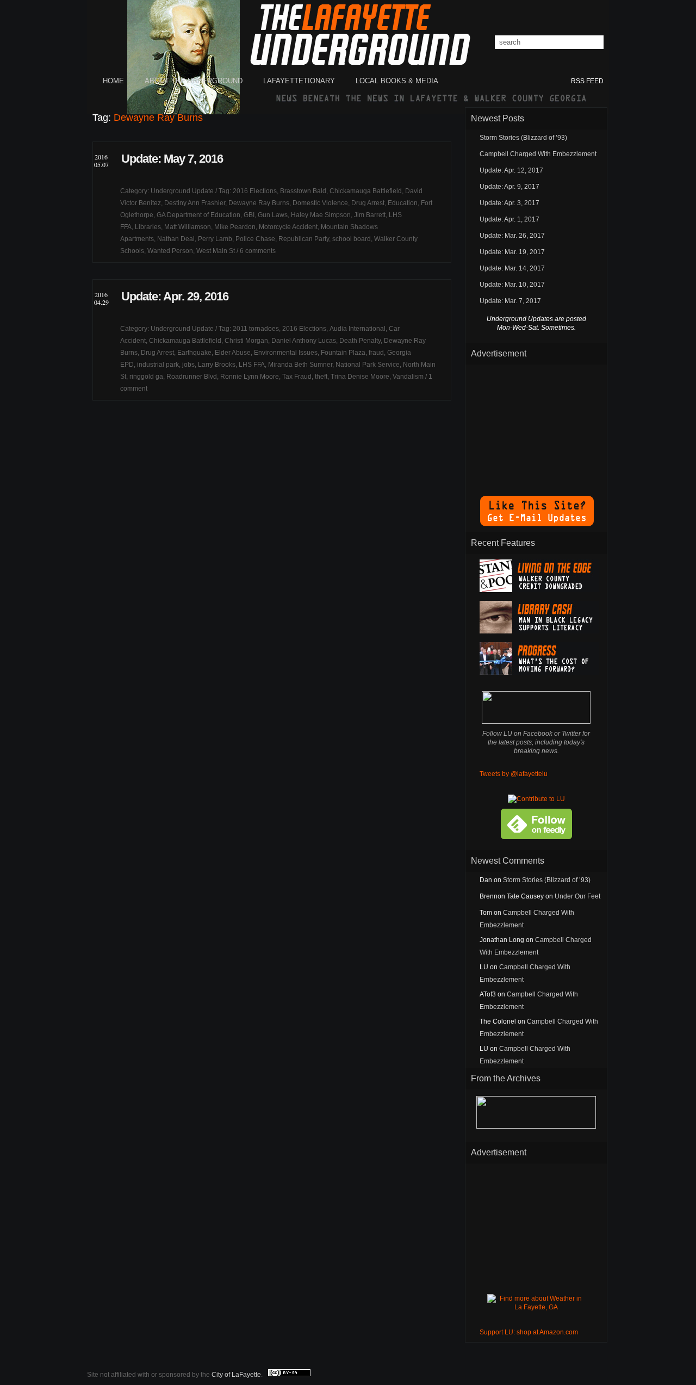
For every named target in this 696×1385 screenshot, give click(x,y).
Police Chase (255, 239)
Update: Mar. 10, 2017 (512, 284)
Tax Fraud (297, 376)
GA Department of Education (198, 215)
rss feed (587, 81)
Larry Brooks (216, 364)
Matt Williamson (187, 227)
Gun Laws (273, 215)
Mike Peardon (235, 227)
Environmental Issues (286, 352)
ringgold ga (146, 376)
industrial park (158, 364)
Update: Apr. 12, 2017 (511, 170)
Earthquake (194, 352)
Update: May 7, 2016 (172, 158)
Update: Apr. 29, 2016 (174, 296)
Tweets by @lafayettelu (514, 774)
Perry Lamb (215, 239)
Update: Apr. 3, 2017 (509, 203)
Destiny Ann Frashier (194, 203)
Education (403, 203)
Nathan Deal (176, 239)
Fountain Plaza (343, 352)
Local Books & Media (397, 81)
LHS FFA (252, 364)
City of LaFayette (236, 1374)
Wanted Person (170, 251)
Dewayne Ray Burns (258, 203)
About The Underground (194, 81)
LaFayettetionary (299, 81)
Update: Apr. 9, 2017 (509, 186)
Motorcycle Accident (288, 227)
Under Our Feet (577, 896)
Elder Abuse (233, 352)
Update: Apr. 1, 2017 (509, 219)
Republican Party (303, 239)
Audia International (358, 329)
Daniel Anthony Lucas (303, 340)
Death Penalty (360, 340)
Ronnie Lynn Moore (249, 376)
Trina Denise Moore (360, 376)
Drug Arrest (367, 203)
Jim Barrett (370, 215)
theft (321, 376)
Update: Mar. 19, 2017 (512, 252)
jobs (188, 364)
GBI (249, 215)
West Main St (215, 251)
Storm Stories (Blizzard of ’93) (523, 137)
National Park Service (367, 364)
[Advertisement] (536, 424)
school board (351, 239)
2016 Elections (255, 191)
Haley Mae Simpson (321, 215)
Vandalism (408, 376)
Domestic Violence (320, 203)
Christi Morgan (246, 340)
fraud (376, 352)
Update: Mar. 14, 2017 (512, 268)
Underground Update (182, 191)
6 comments (258, 251)
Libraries (148, 227)
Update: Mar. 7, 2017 (510, 301)
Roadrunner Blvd (191, 376)
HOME (113, 81)
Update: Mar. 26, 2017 (512, 235)
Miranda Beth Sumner (300, 364)
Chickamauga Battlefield (366, 191)
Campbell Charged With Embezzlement (538, 154)
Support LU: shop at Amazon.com (529, 1332)
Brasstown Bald (303, 191)
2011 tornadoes (256, 329)
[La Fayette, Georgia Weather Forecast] (536, 1307)
